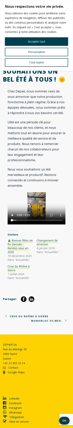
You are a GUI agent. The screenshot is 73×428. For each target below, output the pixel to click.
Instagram (15, 408)
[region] (36, 35)
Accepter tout (36, 41)
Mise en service (19, 421)
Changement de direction (47, 242)
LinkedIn (13, 398)
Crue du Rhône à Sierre (19, 268)
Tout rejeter (36, 62)
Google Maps (16, 372)
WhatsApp (15, 412)
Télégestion (16, 417)
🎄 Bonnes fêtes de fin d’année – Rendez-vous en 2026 (20, 246)
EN (64, 420)
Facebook (14, 403)
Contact (13, 367)
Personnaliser (36, 52)
